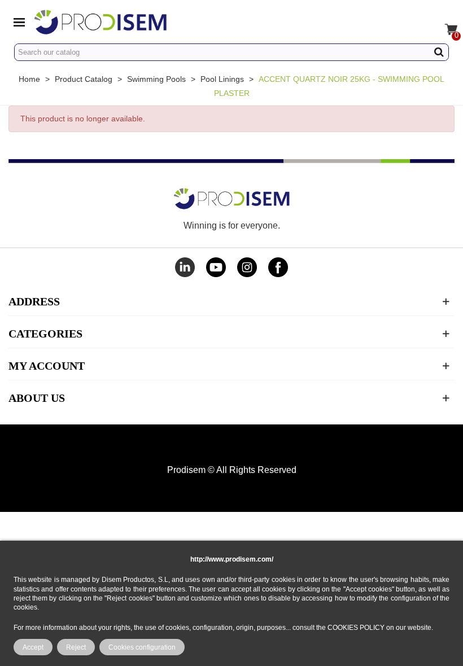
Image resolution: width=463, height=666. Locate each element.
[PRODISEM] (134, 22)
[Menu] (19, 21)
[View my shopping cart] (444, 21)
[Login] (422, 21)
